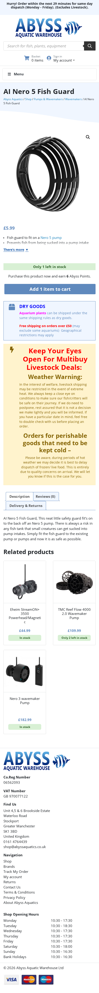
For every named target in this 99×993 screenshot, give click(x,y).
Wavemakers (73, 99)
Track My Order (15, 871)
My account (12, 876)
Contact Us (11, 887)
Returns (9, 882)
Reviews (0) (45, 496)
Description (19, 496)
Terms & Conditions (19, 892)
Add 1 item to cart (50, 289)
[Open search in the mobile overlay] (49, 46)
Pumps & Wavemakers (48, 99)
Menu (19, 74)
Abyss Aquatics (13, 99)
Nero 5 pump (51, 237)
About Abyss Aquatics (20, 902)
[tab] (19, 496)
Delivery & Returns (25, 505)
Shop (28, 99)
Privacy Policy (14, 897)
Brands (9, 866)
